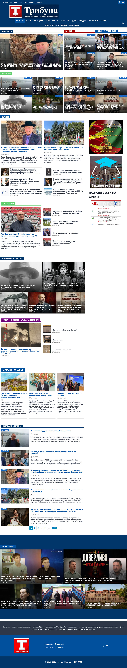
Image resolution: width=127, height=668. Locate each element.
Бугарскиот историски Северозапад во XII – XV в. (40, 394)
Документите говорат (97, 21)
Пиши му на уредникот (33, 2)
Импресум (7, 2)
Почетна (20, 21)
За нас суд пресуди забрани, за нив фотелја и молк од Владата (53, 453)
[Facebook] (119, 2)
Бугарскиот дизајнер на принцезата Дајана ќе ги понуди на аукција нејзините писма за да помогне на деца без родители (21, 149)
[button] (23, 68)
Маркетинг (17, 2)
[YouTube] (123, 2)
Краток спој (65, 21)
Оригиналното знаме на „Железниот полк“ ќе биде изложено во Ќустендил (63, 148)
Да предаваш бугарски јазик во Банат (69, 394)
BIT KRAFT (78, 662)
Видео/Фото (52, 21)
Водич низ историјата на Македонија (62, 25)
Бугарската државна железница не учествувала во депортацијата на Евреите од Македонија (20, 351)
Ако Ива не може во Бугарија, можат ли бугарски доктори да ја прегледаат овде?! (19, 235)
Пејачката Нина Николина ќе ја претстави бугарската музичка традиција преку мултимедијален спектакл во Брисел (57, 510)
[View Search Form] (123, 23)
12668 (54, 528)
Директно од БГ (79, 21)
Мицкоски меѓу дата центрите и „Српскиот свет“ (51, 431)
